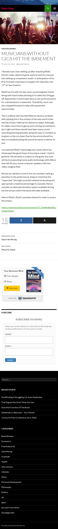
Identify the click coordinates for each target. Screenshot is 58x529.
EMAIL (8, 346)
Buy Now (13, 288)
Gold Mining (6, 451)
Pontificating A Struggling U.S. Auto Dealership (21, 397)
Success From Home (10, 507)
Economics (6, 441)
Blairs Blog (7, 8)
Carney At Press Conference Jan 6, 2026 (18, 417)
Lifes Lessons (7, 467)
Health (4, 461)
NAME (8, 334)
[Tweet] (44, 220)
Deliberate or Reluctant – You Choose (17, 412)
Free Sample (12, 276)
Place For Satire (8, 248)
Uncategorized (8, 49)
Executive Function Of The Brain (15, 407)
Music (4, 477)
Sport (3, 502)
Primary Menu (54, 8)
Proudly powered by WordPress (13, 525)
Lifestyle (5, 472)
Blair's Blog (23, 64)
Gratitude (5, 456)
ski (2, 497)
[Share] (21, 220)
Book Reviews (7, 436)
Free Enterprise (8, 446)
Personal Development (11, 482)
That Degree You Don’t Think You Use (17, 402)
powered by (13, 298)
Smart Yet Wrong (9, 238)
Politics (4, 492)
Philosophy (6, 487)
